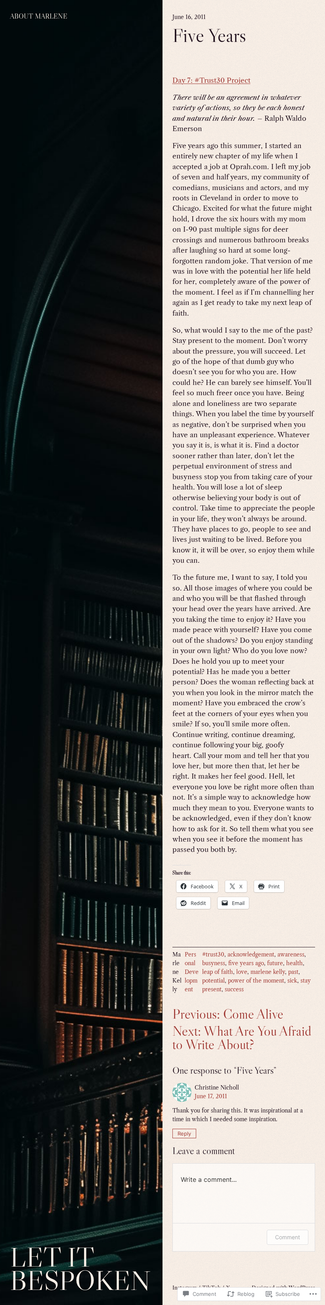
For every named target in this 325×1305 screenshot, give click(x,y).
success (234, 989)
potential (213, 980)
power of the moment (256, 980)
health (294, 963)
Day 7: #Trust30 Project (211, 80)
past (293, 972)
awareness (290, 954)
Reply (184, 1133)
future (275, 963)
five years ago (246, 963)
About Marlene (38, 16)
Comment (287, 1237)
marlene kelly (267, 972)
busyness (213, 963)
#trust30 (213, 954)
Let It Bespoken (80, 1268)
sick (292, 980)
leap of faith (217, 972)
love (241, 972)
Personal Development (192, 972)
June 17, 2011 (211, 1096)
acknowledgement (251, 954)
